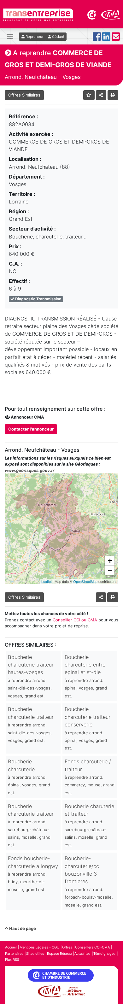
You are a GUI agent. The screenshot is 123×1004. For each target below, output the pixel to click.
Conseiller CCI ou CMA (75, 619)
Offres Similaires (24, 94)
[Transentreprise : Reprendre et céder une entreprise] (38, 14)
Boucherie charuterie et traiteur (89, 825)
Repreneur (34, 36)
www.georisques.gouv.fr (29, 470)
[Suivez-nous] (97, 38)
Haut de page (22, 928)
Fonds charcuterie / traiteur (89, 776)
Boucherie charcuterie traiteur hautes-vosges (31, 676)
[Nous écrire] (116, 38)
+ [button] (110, 561)
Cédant (57, 36)
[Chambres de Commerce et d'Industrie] (92, 14)
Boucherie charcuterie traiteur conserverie (87, 728)
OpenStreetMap (85, 581)
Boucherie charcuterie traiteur (31, 724)
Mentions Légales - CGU (39, 947)
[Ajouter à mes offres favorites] (89, 95)
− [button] (110, 570)
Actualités (82, 953)
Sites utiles (35, 953)
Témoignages (104, 953)
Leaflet (46, 581)
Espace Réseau (59, 953)
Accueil (11, 947)
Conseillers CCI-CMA (92, 947)
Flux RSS (12, 959)
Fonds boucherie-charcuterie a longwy (33, 873)
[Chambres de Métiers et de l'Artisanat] (110, 14)
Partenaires (14, 953)
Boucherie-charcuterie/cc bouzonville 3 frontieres (89, 881)
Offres (67, 947)
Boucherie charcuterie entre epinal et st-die (86, 676)
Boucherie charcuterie (29, 776)
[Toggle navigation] (10, 36)
